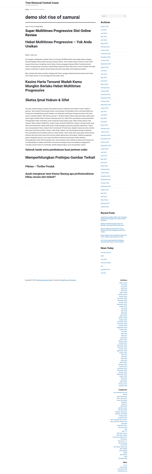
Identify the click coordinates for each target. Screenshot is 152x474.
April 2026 (104, 40)
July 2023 (104, 152)
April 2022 (104, 196)
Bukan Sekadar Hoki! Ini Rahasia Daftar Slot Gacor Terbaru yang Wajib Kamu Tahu (114, 236)
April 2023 (104, 162)
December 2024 (105, 94)
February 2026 (105, 47)
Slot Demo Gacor (122, 433)
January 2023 (105, 173)
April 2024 (104, 122)
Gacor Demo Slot (122, 396)
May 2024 (104, 118)
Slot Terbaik (123, 449)
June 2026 (104, 33)
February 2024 (105, 128)
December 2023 (105, 135)
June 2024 (104, 115)
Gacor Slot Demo (122, 398)
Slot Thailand (123, 450)
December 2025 (105, 53)
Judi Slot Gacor (122, 408)
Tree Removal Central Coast (44, 280)
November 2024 (106, 98)
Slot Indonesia (123, 443)
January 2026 (105, 50)
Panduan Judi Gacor (121, 412)
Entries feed (123, 467)
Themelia (73, 280)
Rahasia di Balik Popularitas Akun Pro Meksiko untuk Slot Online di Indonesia (112, 224)
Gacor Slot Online (122, 400)
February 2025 (105, 88)
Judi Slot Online (122, 410)
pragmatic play (122, 417)
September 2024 (106, 104)
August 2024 (105, 108)
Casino (125, 394)
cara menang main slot (120, 392)
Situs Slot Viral (122, 427)
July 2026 (104, 30)
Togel (125, 456)
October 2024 (105, 101)
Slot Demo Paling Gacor (120, 437)
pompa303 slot (105, 269)
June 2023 (104, 155)
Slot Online (124, 445)
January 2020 (105, 207)
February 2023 (105, 169)
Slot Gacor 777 (122, 441)
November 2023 (106, 139)
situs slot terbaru (106, 262)
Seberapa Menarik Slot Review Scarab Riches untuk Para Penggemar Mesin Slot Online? (113, 230)
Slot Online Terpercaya (120, 447)
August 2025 (105, 67)
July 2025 (104, 70)
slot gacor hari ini (106, 252)
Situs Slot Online (122, 425)
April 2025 (104, 81)
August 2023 (105, 149)
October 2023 (105, 142)
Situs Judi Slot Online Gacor (119, 421)
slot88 (125, 452)
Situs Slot (124, 423)
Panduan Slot (123, 416)
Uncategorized (122, 458)
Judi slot (103, 273)
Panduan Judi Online (121, 414)
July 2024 (104, 111)
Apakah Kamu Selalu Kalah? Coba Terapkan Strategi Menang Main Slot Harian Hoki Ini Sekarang (114, 218)
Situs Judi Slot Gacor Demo (119, 419)
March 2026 (104, 43)
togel (102, 256)
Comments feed (122, 469)
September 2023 (106, 145)
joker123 (124, 404)
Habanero (124, 402)
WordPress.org (122, 471)
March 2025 (104, 84)
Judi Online (123, 406)
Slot (126, 429)
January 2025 (105, 91)
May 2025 (104, 77)
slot (102, 266)
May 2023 (104, 159)
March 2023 (104, 166)
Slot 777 (124, 431)
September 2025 (106, 64)
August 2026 (105, 26)
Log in (125, 465)
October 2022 (105, 183)
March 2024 (104, 125)
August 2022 (105, 190)
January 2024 (105, 132)
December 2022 (105, 176)
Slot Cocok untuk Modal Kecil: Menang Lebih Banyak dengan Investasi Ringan (112, 241)
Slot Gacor (124, 439)
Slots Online (123, 454)
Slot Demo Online (122, 435)
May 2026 (104, 36)
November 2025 (106, 57)
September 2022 (106, 186)
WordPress (64, 280)
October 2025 (105, 60)
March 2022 (104, 200)
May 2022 (104, 193)
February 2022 (105, 203)
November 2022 (106, 179)
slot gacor (104, 259)
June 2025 (104, 74)
